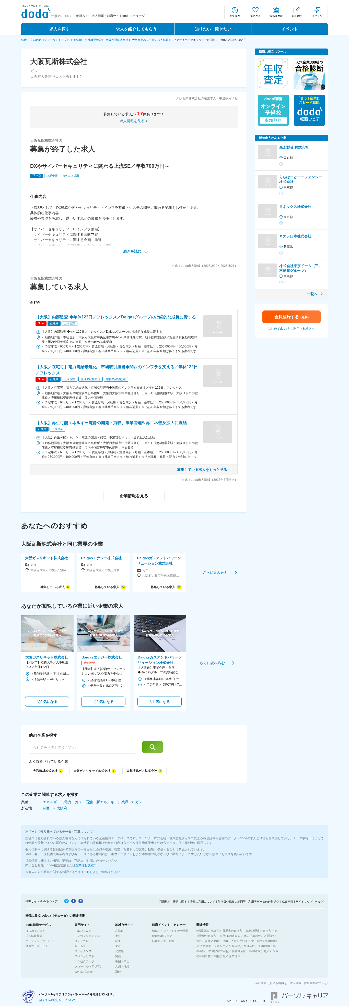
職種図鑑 (219, 956)
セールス (80, 946)
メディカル (82, 940)
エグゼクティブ (84, 961)
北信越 (119, 951)
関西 (47, 808)
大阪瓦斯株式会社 (117, 39)
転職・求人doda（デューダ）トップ (44, 39)
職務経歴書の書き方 (258, 930)
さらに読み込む (215, 572)
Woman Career (84, 971)
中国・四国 (122, 961)
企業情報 (234, 956)
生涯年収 (249, 946)
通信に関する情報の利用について (194, 901)
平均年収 (234, 946)
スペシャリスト (84, 956)
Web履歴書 (276, 16)
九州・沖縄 (122, 966)
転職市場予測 (257, 951)
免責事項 (287, 901)
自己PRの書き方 (230, 935)
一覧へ (312, 294)
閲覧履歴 (235, 16)
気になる (255, 16)
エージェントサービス (40, 940)
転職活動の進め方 (207, 930)
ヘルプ (319, 901)
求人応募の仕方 (254, 935)
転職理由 (264, 946)
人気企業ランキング (212, 946)
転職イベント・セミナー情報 (170, 930)
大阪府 (61, 808)
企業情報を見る (134, 496)
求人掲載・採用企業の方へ (307, 983)
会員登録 (297, 16)
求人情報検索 (34, 935)
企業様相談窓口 (86, 865)
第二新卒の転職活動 (264, 940)
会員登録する (291, 317)
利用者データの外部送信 (263, 901)
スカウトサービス (37, 946)
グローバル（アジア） (89, 966)
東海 (118, 946)
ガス (138, 802)
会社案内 (260, 983)
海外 (118, 971)
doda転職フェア (162, 935)
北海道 (119, 930)
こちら (88, 872)
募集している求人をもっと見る (202, 470)
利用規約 (164, 901)
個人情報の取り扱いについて (57, 1000)
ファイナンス (83, 951)
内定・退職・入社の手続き (231, 940)
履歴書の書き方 (232, 930)
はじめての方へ (35, 930)
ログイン (317, 16)
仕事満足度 (239, 951)
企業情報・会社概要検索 (86, 39)
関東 (118, 940)
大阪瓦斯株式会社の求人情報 (150, 39)
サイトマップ (304, 901)
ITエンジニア (83, 930)
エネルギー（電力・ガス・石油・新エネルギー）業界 (86, 802)
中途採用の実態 (218, 951)
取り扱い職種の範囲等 (232, 901)
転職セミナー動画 (163, 940)
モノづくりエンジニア (89, 935)
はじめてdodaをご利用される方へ (291, 328)
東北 (118, 935)
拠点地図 (278, 983)
